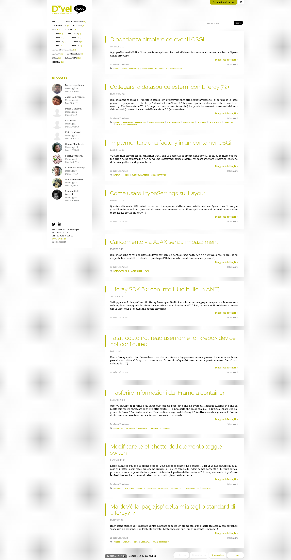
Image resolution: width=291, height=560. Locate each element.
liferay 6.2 (76, 42)
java (56, 30)
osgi (124, 68)
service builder (75, 54)
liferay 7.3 (134, 68)
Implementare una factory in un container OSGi (170, 142)
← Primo (181, 555)
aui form (129, 488)
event (116, 68)
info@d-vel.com (59, 241)
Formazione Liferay (223, 2)
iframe (167, 428)
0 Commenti (232, 64)
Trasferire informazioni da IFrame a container (167, 392)
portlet (57, 54)
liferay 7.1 (176, 488)
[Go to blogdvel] (69, 9)
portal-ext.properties (64, 50)
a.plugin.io (136, 271)
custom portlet (60, 26)
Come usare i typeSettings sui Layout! (158, 193)
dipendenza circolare (153, 68)
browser (130, 428)
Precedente (199, 555)
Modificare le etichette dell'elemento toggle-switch (167, 449)
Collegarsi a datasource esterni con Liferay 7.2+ (170, 86)
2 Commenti (232, 221)
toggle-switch (191, 488)
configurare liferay (75, 22)
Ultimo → (235, 555)
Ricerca (238, 23)
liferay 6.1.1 (59, 42)
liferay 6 (58, 38)
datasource (215, 122)
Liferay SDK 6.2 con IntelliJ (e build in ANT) (164, 289)
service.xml (188, 122)
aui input (118, 488)
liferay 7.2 (228, 122)
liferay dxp (75, 46)
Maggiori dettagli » (226, 59)
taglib (56, 58)
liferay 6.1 (74, 38)
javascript (69, 30)
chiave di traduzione (158, 488)
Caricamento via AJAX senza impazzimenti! (165, 241)
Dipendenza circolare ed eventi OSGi (157, 39)
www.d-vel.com (59, 238)
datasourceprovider (126, 124)
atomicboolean (174, 68)
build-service (173, 122)
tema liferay (73, 58)
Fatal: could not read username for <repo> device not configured (173, 340)
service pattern (159, 175)
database (78, 26)
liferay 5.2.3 (74, 34)
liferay (57, 34)
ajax (147, 271)
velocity (58, 62)
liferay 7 (58, 46)
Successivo (217, 555)
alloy (56, 22)
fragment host (161, 542)
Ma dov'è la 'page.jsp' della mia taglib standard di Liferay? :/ (172, 509)
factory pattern (140, 175)
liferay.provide (121, 271)
